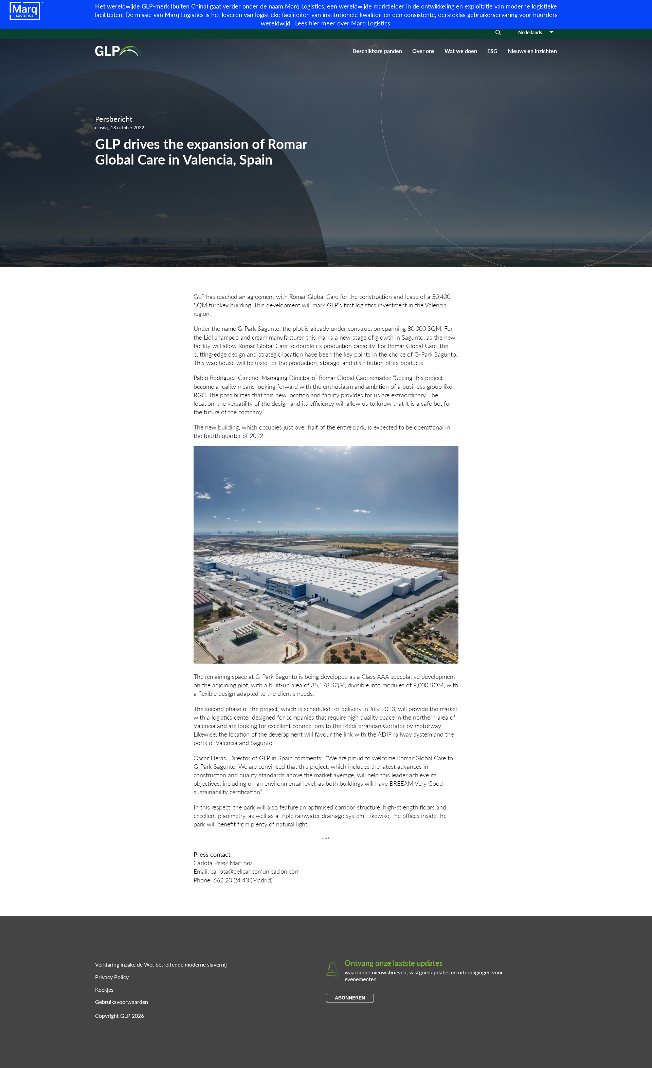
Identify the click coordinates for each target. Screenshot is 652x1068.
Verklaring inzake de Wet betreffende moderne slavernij (161, 964)
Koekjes (104, 989)
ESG (492, 51)
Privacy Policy (112, 977)
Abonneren (350, 997)
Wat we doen (461, 51)
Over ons (423, 51)
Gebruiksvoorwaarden (121, 1002)
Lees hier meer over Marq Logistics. (343, 23)
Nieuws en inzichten (532, 51)
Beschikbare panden (377, 51)
